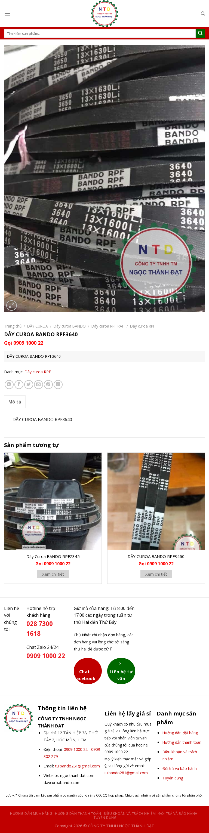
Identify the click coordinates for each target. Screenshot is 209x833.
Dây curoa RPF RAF (107, 326)
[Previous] (4, 520)
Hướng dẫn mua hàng (31, 813)
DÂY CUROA (37, 326)
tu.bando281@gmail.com (77, 766)
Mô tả (14, 402)
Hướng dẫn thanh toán (78, 813)
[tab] (15, 401)
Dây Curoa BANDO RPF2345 (53, 556)
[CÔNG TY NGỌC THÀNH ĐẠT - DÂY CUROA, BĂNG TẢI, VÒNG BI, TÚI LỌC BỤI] (104, 13)
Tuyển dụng (105, 817)
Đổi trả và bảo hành (178, 813)
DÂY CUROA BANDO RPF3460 (156, 556)
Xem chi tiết (53, 574)
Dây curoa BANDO (70, 326)
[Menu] (7, 13)
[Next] (205, 520)
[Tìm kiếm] (203, 13)
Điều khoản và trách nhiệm (130, 813)
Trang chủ (12, 326)
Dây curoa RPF (142, 326)
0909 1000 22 (76, 749)
